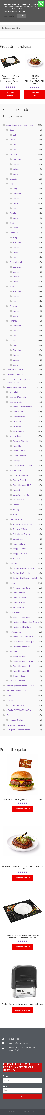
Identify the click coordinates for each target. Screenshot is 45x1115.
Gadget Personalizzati (16, 387)
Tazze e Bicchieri (17, 720)
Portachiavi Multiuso (22, 627)
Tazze (9, 715)
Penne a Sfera (19, 544)
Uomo (15, 149)
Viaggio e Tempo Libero (23, 465)
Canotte (13, 154)
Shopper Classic (19, 548)
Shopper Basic (19, 676)
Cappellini (14, 179)
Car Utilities (18, 411)
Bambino (17, 159)
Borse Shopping (20, 656)
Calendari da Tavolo (21, 534)
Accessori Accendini (18, 397)
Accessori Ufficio (20, 529)
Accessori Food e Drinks (23, 636)
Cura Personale (19, 455)
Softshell (13, 320)
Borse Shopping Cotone (23, 661)
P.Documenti (18, 431)
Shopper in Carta (20, 553)
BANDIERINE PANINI (15, 369)
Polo (12, 286)
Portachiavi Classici (21, 617)
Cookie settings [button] (10, 16)
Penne (12, 583)
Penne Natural (19, 602)
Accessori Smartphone (22, 406)
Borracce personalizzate (17, 374)
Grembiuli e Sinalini (21, 646)
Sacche (16, 504)
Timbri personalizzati (15, 725)
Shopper (13, 651)
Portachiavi (15, 612)
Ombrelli (14, 563)
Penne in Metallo (20, 597)
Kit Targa (17, 426)
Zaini (15, 514)
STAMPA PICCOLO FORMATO (18, 710)
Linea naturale (16, 519)
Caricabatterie (19, 416)
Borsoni (16, 490)
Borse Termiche (19, 450)
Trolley (16, 509)
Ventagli (16, 460)
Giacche (13, 213)
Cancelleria (18, 539)
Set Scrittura (18, 607)
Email (5, 1085)
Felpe (12, 183)
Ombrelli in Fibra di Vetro (23, 568)
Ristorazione (15, 632)
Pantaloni (14, 232)
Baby (15, 135)
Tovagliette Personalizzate (18, 729)
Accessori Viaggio (20, 441)
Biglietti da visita (17, 705)
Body (12, 130)
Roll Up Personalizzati (16, 690)
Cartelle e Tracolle (21, 495)
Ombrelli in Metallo (21, 573)
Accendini (14, 392)
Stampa (9, 700)
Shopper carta (12, 695)
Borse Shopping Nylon (22, 666)
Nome (5, 1076)
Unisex (16, 169)
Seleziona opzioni (10, 94)
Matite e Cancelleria (21, 588)
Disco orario (18, 421)
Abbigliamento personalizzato (19, 125)
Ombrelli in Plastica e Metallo (26, 578)
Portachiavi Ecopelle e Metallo (26, 622)
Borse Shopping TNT (22, 485)
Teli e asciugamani (18, 680)
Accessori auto (16, 402)
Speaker (16, 558)
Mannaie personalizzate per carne (21, 685)
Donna (16, 144)
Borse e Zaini (15, 470)
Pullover (13, 306)
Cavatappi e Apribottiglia (24, 641)
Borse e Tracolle (20, 480)
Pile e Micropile (16, 262)
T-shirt (13, 340)
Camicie (13, 139)
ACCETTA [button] (21, 16)
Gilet (12, 223)
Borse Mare (18, 446)
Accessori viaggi (16, 436)
